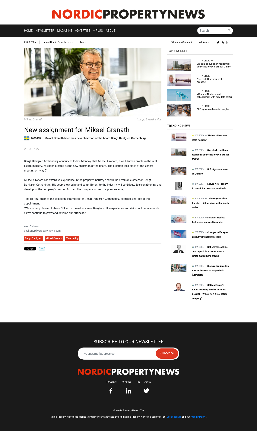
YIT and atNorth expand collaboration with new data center (214, 95)
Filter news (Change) (181, 42)
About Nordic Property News (57, 42)
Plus (138, 381)
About (147, 381)
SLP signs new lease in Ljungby (213, 109)
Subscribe (167, 353)
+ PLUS (98, 30)
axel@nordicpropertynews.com (42, 230)
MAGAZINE (64, 30)
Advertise (126, 381)
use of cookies (174, 417)
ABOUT (111, 30)
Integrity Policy (197, 417)
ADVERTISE (82, 30)
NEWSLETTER (45, 30)
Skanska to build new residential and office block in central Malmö (214, 65)
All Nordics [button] (205, 42)
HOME (28, 30)
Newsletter (111, 381)
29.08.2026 (30, 42)
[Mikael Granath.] (92, 82)
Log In (83, 42)
